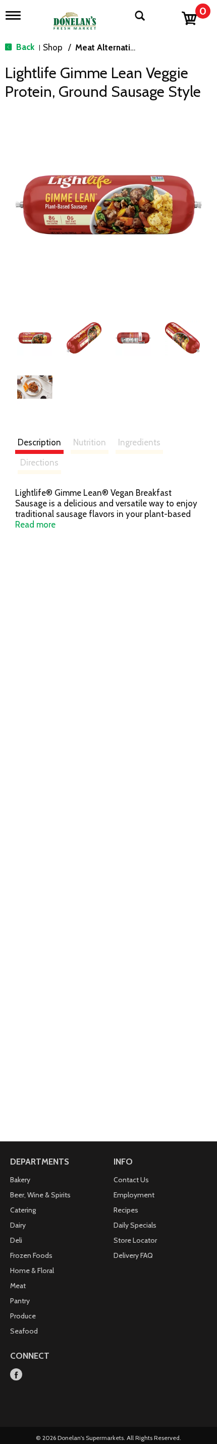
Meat (18, 1286)
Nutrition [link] (89, 442)
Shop (53, 47)
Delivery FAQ (133, 1255)
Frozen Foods (31, 1255)
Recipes (126, 1210)
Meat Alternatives (109, 47)
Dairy (18, 1225)
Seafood (24, 1331)
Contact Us (131, 1180)
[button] (35, 338)
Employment (134, 1195)
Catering (23, 1210)
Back (24, 47)
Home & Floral (32, 1270)
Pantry (20, 1301)
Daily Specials (135, 1225)
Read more (35, 524)
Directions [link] (39, 462)
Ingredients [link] (139, 442)
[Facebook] (16, 1375)
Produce (23, 1316)
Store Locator (135, 1240)
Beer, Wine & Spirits (40, 1195)
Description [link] (39, 442)
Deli (16, 1240)
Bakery (20, 1180)
